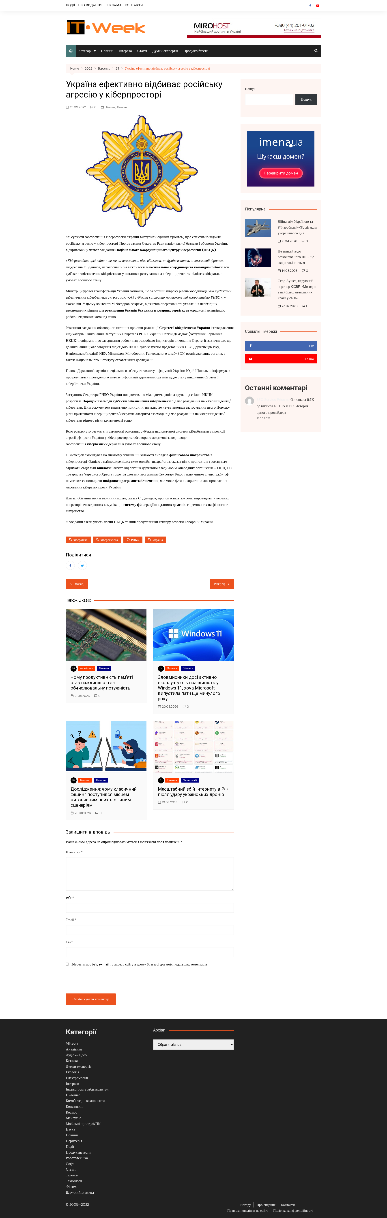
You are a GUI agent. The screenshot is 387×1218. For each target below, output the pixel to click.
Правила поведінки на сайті (247, 1210)
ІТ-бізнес (73, 1095)
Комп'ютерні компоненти (85, 1100)
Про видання (266, 1205)
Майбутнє (73, 1118)
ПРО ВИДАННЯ (90, 5)
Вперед (219, 583)
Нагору (245, 1205)
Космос (71, 1112)
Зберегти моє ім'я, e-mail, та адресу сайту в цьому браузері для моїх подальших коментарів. (139, 964)
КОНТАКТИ (134, 5)
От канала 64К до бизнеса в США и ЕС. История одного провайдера (285, 406)
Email (71, 920)
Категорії (85, 51)
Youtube (317, 5)
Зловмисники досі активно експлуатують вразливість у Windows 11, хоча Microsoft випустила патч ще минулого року (189, 688)
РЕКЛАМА (113, 5)
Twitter (82, 565)
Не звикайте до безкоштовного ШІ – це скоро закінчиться (296, 257)
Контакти (288, 1205)
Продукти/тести (195, 51)
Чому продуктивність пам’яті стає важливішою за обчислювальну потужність (102, 683)
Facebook (310, 5)
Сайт (69, 942)
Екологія (72, 1072)
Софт (70, 1163)
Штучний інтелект (80, 1192)
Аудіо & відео (76, 1055)
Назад (79, 583)
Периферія (74, 1141)
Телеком (72, 1175)
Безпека (111, 107)
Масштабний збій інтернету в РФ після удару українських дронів (193, 791)
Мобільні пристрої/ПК (83, 1123)
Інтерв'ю (72, 1083)
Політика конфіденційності (293, 1210)
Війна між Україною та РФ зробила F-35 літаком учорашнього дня (297, 227)
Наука (70, 1129)
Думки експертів (165, 51)
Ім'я (70, 897)
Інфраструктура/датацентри (87, 1089)
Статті (142, 51)
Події (70, 1146)
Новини (107, 51)
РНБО (135, 540)
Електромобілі (77, 1078)
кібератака (80, 540)
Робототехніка (77, 1158)
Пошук (250, 89)
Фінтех (71, 1186)
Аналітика (86, 668)
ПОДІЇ (70, 5)
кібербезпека (109, 540)
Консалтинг (75, 1106)
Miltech (72, 1043)
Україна (157, 540)
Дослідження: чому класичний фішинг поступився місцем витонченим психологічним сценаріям (104, 797)
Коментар (74, 852)
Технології (190, 780)
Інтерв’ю (125, 51)
